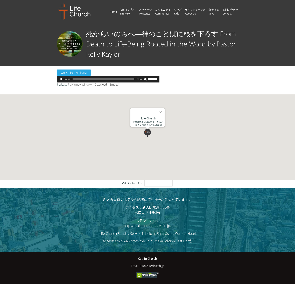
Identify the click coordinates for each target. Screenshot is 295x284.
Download (101, 84)
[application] (108, 79)
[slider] (153, 79)
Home (113, 11)
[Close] (161, 112)
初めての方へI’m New (128, 11)
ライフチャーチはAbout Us (195, 11)
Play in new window (80, 84)
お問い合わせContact (230, 11)
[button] (151, 137)
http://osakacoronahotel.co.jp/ (147, 225)
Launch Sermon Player (73, 72)
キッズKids (178, 11)
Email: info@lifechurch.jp (147, 266)
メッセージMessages (145, 11)
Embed (114, 84)
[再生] (61, 79)
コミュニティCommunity (163, 11)
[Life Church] (75, 12)
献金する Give (214, 11)
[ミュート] (145, 79)
